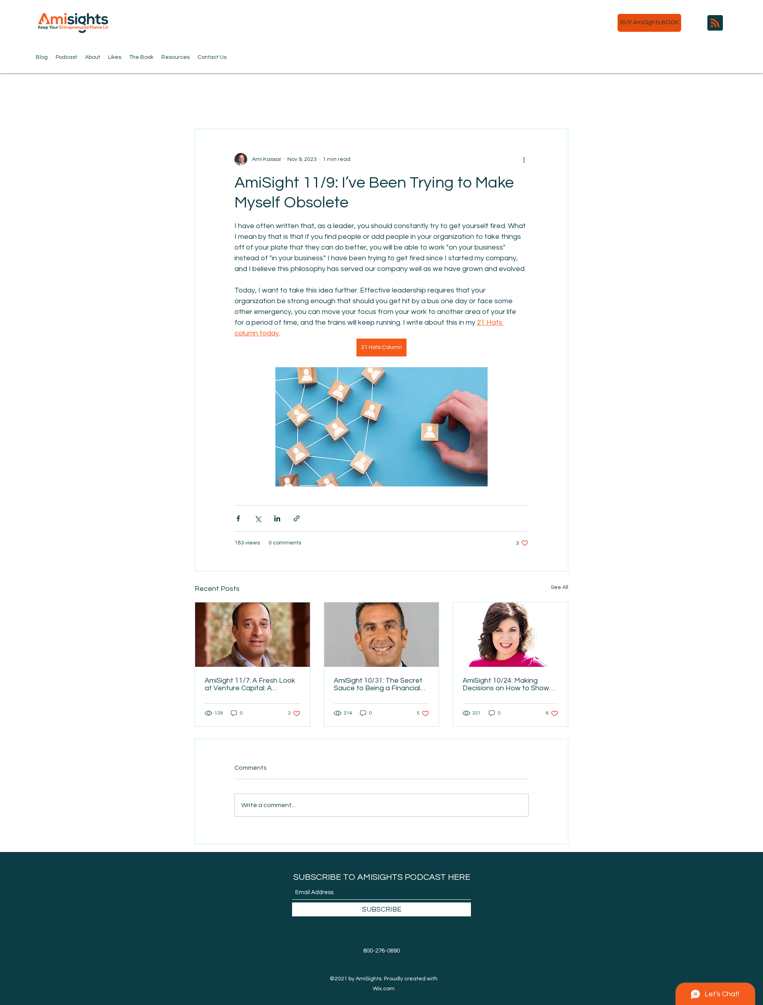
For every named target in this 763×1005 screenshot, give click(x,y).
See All (559, 587)
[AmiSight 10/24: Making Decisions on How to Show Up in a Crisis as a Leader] (510, 634)
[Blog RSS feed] (715, 23)
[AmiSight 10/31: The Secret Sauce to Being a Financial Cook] (381, 634)
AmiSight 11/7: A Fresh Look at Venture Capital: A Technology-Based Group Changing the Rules (250, 684)
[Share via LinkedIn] (277, 518)
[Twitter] (703, 55)
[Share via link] (296, 518)
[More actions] (524, 159)
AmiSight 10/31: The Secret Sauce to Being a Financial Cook (378, 684)
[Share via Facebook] (238, 518)
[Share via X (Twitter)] (257, 518)
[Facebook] (715, 55)
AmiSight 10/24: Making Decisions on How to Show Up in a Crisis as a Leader (506, 684)
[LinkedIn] (727, 55)
